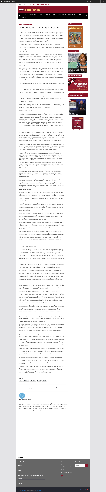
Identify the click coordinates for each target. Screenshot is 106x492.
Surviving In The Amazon (58, 387)
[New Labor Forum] (19, 16)
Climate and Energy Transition (59, 14)
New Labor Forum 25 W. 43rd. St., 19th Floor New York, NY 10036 (66, 466)
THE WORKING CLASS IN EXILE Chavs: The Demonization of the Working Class (29, 388)
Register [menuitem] (97, 1)
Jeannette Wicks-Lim (29, 30)
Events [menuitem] (17, 1)
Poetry (79, 14)
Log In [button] (103, 1)
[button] (27, 14)
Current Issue (33, 14)
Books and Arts (72, 14)
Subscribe (24, 17)
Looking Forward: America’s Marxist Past (41, 4)
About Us (24, 14)
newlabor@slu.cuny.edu (65, 471)
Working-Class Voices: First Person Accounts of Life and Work (31, 475)
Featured (20, 473)
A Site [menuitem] (8, 1)
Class (21, 24)
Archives (40, 14)
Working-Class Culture (27, 24)
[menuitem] (87, 1)
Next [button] (86, 62)
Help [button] (92, 1)
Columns (46, 14)
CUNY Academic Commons (7, 1)
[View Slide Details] (77, 63)
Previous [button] (69, 62)
